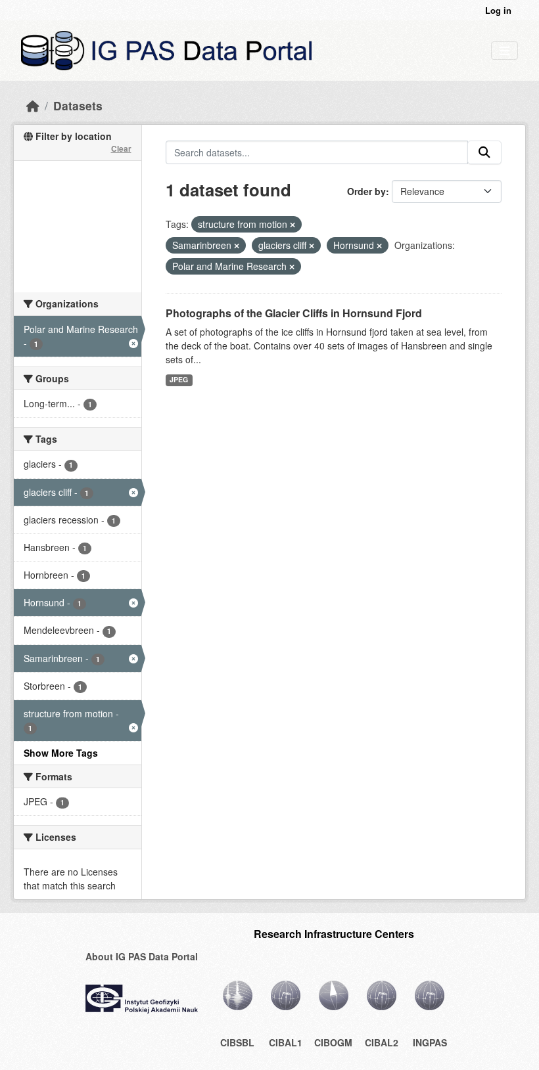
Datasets (78, 105)
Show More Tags (61, 752)
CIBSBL (237, 1042)
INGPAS (430, 1042)
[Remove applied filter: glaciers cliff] (311, 245)
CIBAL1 (285, 1042)
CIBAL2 (381, 1042)
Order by (366, 191)
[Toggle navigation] (504, 50)
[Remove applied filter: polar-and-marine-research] (291, 266)
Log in (498, 10)
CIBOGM (333, 1042)
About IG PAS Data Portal (141, 956)
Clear (121, 148)
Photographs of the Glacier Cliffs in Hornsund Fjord (294, 313)
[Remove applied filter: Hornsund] (379, 245)
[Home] (32, 105)
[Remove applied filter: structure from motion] (292, 224)
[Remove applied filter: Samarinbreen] (236, 245)
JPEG (179, 379)
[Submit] (484, 152)
